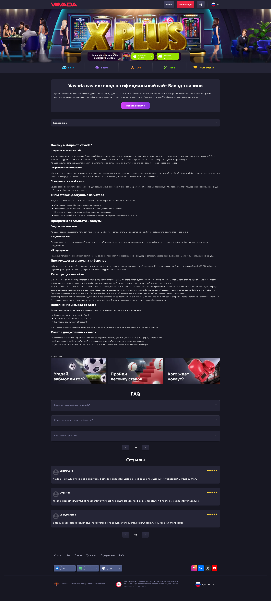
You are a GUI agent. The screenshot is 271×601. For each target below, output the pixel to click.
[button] (268, 36)
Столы (78, 555)
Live (68, 555)
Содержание (107, 555)
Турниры (91, 555)
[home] (64, 4)
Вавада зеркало (135, 105)
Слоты (57, 555)
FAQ (121, 555)
